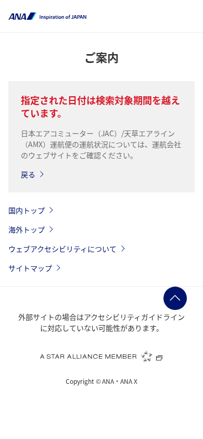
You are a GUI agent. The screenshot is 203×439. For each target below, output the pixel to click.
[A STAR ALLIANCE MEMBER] (101, 355)
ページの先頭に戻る (175, 298)
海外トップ (26, 229)
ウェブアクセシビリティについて (62, 248)
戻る (28, 174)
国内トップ (26, 210)
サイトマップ (30, 268)
